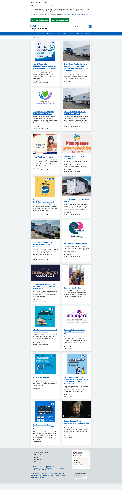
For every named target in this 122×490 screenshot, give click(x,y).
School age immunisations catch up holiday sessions (45, 331)
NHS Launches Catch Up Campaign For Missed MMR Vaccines (43, 427)
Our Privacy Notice (52, 473)
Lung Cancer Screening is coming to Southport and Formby (42, 244)
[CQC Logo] (77, 453)
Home (32, 33)
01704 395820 (50, 466)
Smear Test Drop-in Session (43, 157)
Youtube (62, 468)
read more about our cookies (79, 14)
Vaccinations (80, 33)
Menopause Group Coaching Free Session (75, 157)
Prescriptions (50, 33)
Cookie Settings (34, 477)
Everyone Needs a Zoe (72, 288)
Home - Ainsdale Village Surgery (38, 37)
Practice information (61, 33)
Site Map (42, 477)
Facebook (49, 468)
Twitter (36, 468)
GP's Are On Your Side (41, 377)
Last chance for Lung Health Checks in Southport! (75, 113)
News (49, 37)
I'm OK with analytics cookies (40, 20)
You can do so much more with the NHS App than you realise (45, 201)
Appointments (40, 33)
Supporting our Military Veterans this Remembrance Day (76, 422)
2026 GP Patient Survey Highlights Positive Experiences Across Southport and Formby (45, 66)
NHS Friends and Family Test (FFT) (38, 473)
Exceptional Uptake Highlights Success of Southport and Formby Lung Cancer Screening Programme (76, 67)
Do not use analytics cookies (60, 20)
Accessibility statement (35, 475)
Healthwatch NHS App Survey (75, 243)
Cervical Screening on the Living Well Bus (76, 200)
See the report (77, 464)
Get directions (37, 466)
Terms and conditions (60, 475)
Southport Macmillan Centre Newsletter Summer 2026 (43, 113)
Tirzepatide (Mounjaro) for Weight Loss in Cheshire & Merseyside (74, 332)
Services (71, 33)
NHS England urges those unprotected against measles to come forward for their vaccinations (76, 380)
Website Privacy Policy (48, 475)
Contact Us (88, 33)
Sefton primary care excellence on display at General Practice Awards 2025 (44, 286)
